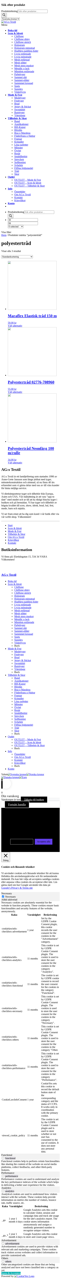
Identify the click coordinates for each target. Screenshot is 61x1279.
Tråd (16, 727)
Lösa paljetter (21, 701)
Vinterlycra (20, 642)
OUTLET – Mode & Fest (27, 739)
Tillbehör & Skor (16, 534)
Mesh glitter (20, 613)
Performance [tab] (7, 1173)
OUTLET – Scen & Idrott (27, 742)
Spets (17, 637)
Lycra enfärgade (22, 604)
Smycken (19, 716)
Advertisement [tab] (8, 1240)
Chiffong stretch (22, 593)
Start (10, 525)
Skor (16, 730)
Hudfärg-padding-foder (26, 601)
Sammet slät (20, 628)
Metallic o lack (21, 619)
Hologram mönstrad (24, 598)
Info (10, 751)
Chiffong (19, 587)
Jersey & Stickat (22, 660)
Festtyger (19, 654)
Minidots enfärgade (24, 622)
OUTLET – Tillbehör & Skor (29, 745)
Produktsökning (9, 11)
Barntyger (19, 666)
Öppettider (19, 754)
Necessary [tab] (6, 893)
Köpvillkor (13, 540)
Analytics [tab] (6, 1187)
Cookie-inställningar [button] (21, 841)
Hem (3, 235)
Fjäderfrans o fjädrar (24, 692)
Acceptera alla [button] (43, 841)
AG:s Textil (8, 575)
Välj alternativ (15, 325)
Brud (17, 657)
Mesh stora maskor (24, 616)
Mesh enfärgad (22, 610)
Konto (11, 768)
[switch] (3, 1158)
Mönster (18, 704)
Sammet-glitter (21, 631)
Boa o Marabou (22, 689)
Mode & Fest (14, 531)
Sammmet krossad (23, 634)
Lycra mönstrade (22, 607)
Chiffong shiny (22, 590)
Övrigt (17, 707)
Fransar (18, 695)
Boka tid (12, 581)
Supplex (18, 639)
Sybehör (18, 722)
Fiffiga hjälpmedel (23, 724)
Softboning (20, 719)
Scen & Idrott (15, 528)
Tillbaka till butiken (34, 799)
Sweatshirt (19, 663)
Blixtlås (18, 686)
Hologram (19, 595)
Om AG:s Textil (16, 537)
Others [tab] (4, 1258)
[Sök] (4, 15)
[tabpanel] (30, 1027)
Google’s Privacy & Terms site (17, 887)
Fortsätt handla (17, 804)
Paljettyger (19, 625)
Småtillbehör (20, 713)
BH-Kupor (20, 683)
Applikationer (21, 680)
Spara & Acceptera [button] (11, 1273)
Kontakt (12, 543)
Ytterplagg (19, 669)
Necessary (10, 896)
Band (17, 678)
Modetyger (20, 651)
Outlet (11, 736)
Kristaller (19, 698)
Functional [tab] (6, 1155)
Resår (17, 710)
